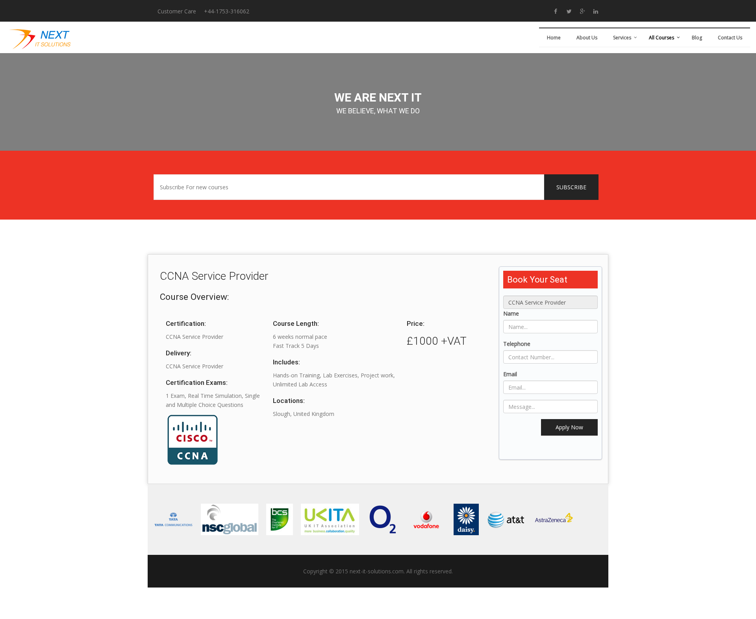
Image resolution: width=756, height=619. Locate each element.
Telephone (516, 343)
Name (511, 313)
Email (510, 374)
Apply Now (569, 427)
